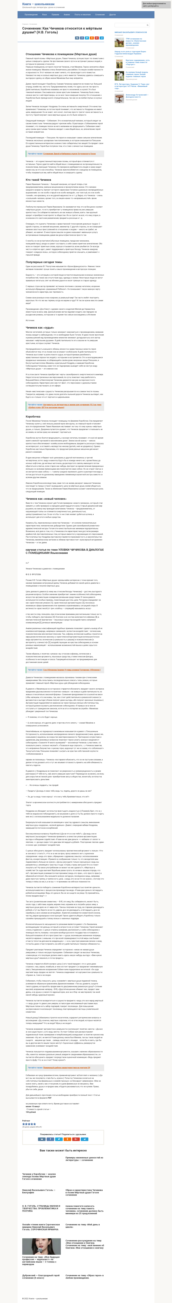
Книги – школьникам (38, 4)
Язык (44, 14)
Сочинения (100, 14)
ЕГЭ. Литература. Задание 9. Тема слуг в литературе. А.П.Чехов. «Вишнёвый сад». (132, 86)
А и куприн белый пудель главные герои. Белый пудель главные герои (137, 74)
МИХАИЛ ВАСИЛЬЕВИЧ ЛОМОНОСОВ (131, 32)
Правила (55, 14)
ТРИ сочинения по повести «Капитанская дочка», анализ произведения (136, 42)
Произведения (31, 14)
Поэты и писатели (83, 14)
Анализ (67, 14)
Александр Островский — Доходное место (137, 96)
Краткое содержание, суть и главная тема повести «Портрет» (138, 62)
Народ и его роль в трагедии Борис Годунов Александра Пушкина (130, 53)
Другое (112, 14)
